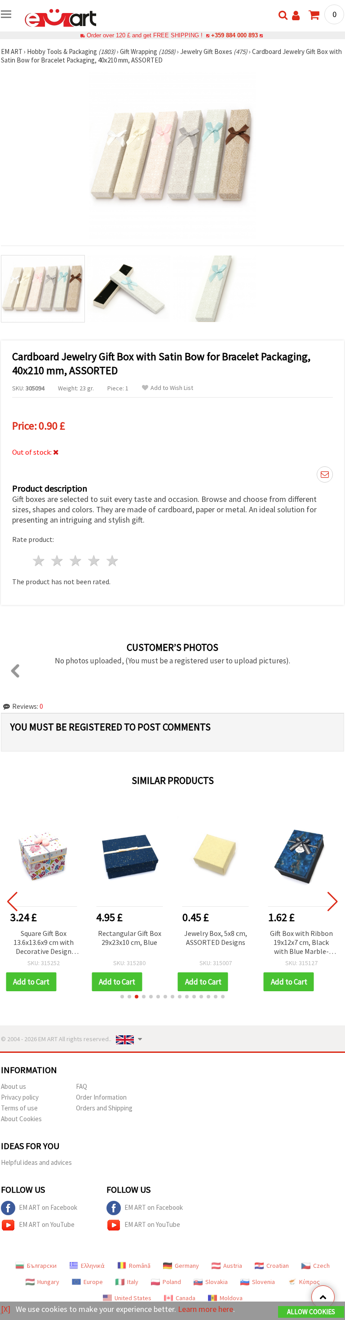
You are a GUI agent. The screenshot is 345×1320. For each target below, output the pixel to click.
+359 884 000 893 (234, 35)
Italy (132, 1282)
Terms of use (19, 1108)
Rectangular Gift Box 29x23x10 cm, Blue (129, 938)
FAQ (81, 1086)
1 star (39, 560)
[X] (5, 1309)
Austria (232, 1266)
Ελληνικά (93, 1266)
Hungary (48, 1282)
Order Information (101, 1097)
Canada (185, 1298)
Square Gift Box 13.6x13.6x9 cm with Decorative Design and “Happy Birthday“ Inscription (43, 943)
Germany (187, 1266)
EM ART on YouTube (47, 1224)
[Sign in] (296, 15)
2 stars (58, 560)
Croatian (277, 1266)
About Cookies (21, 1118)
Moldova (231, 1298)
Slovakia (216, 1282)
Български (42, 1266)
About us (13, 1086)
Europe (93, 1282)
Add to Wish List (171, 388)
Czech (321, 1266)
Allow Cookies (311, 1311)
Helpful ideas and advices (36, 1162)
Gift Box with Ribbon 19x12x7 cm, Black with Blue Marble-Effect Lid (301, 943)
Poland (172, 1282)
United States (133, 1298)
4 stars (94, 560)
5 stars (112, 560)
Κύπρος (309, 1282)
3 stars (76, 560)
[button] (122, 996)
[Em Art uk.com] (61, 17)
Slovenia (263, 1282)
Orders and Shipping (104, 1108)
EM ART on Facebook (48, 1207)
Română (139, 1266)
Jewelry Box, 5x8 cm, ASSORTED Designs (215, 938)
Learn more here (205, 1309)
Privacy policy (20, 1097)
